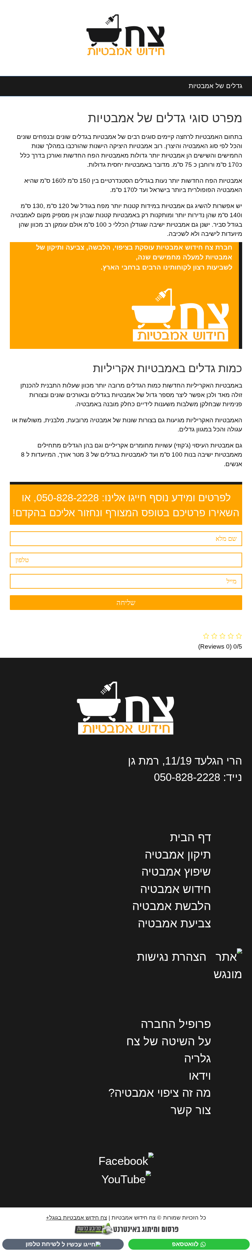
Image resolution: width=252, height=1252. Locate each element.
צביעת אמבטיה (174, 923)
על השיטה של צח (168, 1041)
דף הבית (190, 837)
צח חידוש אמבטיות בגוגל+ (76, 1218)
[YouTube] (126, 1179)
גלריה (197, 1058)
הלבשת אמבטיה (171, 906)
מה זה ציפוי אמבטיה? (159, 1092)
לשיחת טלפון (43, 1244)
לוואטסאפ (185, 1244)
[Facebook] (126, 1160)
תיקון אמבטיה (178, 854)
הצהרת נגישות (171, 956)
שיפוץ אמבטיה (176, 871)
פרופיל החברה (176, 1023)
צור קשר (191, 1110)
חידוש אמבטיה (175, 888)
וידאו (200, 1075)
